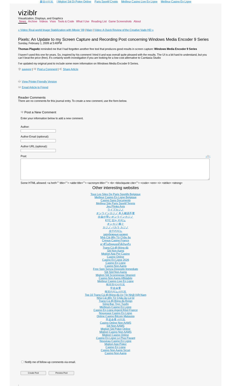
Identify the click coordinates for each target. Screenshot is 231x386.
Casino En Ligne (116, 263)
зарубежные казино (115, 234)
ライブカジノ (115, 209)
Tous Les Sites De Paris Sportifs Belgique (115, 194)
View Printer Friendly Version (39, 81)
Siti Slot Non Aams (115, 272)
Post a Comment (47, 69)
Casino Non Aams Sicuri (115, 350)
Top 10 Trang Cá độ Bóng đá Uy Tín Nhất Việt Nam (115, 294)
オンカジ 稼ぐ (115, 223)
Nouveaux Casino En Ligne (115, 313)
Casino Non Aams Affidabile (115, 278)
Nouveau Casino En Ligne (115, 341)
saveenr (26, 69)
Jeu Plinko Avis (115, 206)
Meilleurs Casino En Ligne (115, 307)
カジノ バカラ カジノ (115, 227)
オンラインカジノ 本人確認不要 (115, 213)
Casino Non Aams (115, 266)
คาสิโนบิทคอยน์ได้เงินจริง (115, 244)
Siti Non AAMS (115, 325)
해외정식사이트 (115, 284)
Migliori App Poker (115, 344)
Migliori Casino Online (115, 335)
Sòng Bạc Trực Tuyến (115, 304)
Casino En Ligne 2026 (115, 259)
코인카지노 (115, 231)
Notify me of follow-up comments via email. (50, 362)
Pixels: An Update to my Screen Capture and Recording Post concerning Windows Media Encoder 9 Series (113, 39)
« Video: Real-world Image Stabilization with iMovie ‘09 (51, 30)
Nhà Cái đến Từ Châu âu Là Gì (115, 298)
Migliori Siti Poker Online (115, 328)
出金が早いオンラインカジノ (115, 216)
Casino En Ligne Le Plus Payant (115, 338)
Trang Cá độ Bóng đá (115, 247)
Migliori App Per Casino (115, 253)
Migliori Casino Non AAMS (115, 332)
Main (89, 30)
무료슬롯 (115, 288)
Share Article (70, 69)
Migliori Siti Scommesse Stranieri (115, 275)
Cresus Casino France (115, 240)
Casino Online (115, 256)
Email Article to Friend (35, 87)
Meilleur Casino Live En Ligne (115, 281)
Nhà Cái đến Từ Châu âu (115, 237)
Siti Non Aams (115, 250)
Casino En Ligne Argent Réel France (116, 310)
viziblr (27, 13)
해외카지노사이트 (115, 291)
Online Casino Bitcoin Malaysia (115, 316)
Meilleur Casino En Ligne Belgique (115, 197)
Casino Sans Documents (116, 200)
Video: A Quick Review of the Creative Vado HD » (124, 30)
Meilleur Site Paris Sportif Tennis (115, 203)
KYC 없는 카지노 (115, 220)
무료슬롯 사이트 (115, 319)
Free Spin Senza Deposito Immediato (115, 269)
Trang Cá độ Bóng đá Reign (115, 301)
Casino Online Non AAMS (115, 322)
